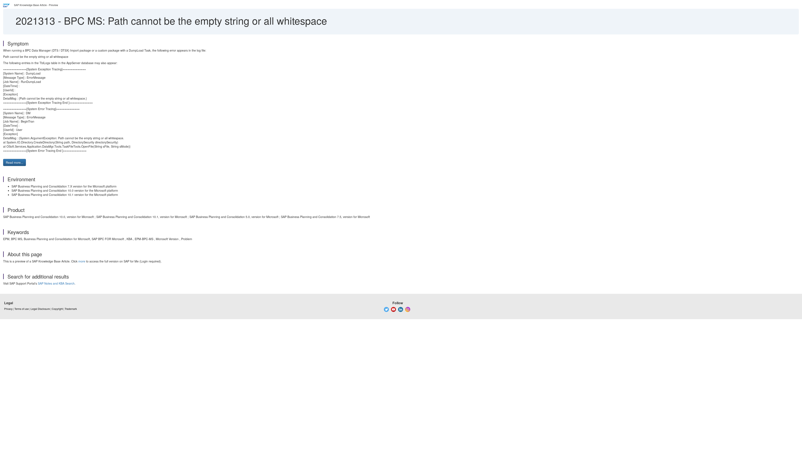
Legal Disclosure (40, 308)
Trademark (71, 308)
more (81, 261)
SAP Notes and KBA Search (56, 283)
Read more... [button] (14, 162)
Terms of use (21, 308)
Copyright (57, 308)
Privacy (8, 308)
